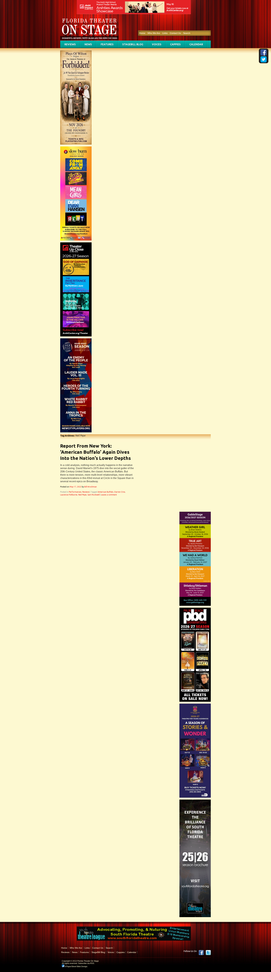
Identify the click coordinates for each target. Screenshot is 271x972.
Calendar (196, 44)
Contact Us (175, 33)
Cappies (175, 44)
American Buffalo (105, 492)
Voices (156, 44)
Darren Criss (119, 492)
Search (186, 33)
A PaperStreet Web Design (75, 966)
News (88, 44)
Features (107, 44)
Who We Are (154, 33)
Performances (75, 492)
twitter (208, 952)
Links (164, 33)
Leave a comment (109, 495)
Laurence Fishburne (68, 495)
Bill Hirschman (90, 487)
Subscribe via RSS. (86, 963)
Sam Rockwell (94, 495)
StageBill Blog (132, 44)
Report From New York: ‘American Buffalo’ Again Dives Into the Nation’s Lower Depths (95, 452)
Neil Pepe (82, 495)
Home (142, 33)
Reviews (70, 44)
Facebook (201, 952)
